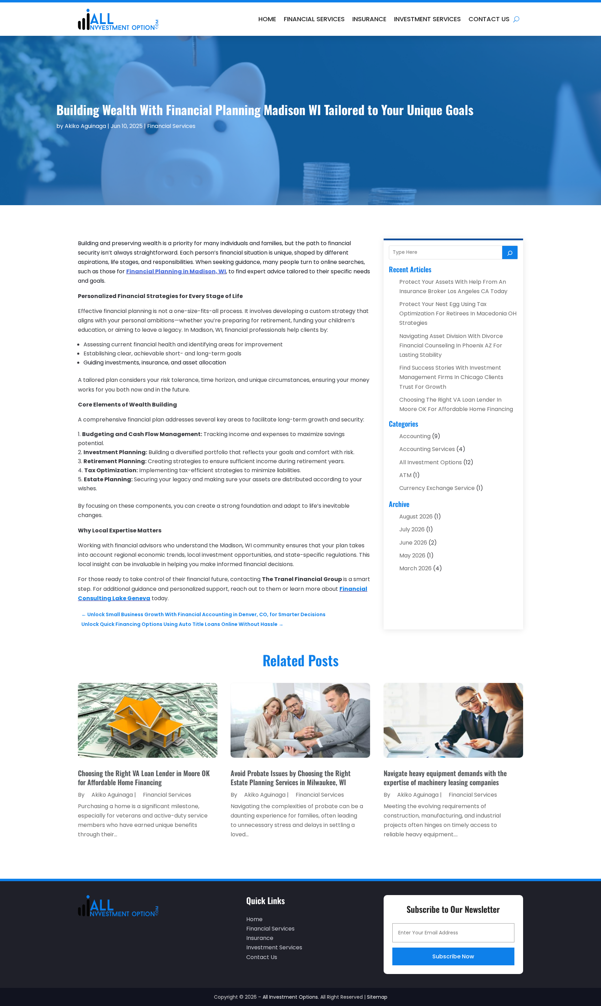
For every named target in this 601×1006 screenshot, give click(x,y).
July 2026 (412, 529)
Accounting (415, 436)
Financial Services (314, 19)
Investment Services (427, 19)
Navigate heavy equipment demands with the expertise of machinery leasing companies (445, 777)
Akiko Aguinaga (85, 126)
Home (267, 19)
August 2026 (416, 517)
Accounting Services (427, 449)
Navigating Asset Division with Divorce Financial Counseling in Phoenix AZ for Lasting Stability (451, 345)
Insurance (369, 19)
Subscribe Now (453, 956)
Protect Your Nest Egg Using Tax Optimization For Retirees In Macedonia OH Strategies (457, 313)
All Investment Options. (291, 996)
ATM (405, 475)
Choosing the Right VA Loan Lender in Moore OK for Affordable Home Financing (144, 777)
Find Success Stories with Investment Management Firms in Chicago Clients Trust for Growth (451, 377)
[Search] (510, 252)
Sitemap (377, 996)
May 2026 (412, 556)
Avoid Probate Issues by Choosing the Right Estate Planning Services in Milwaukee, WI (291, 777)
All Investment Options (430, 462)
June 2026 (413, 543)
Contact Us (489, 19)
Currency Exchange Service (437, 488)
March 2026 (415, 568)
